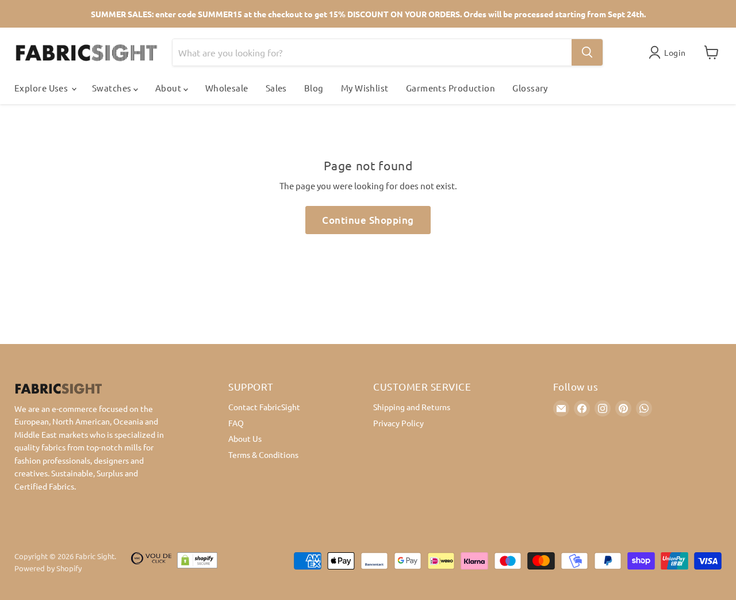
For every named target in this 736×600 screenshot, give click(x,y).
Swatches (112, 87)
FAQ (236, 423)
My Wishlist (365, 87)
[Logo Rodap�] (151, 562)
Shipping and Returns (411, 407)
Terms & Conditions (263, 454)
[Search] (587, 52)
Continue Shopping (368, 220)
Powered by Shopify (48, 568)
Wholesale (226, 87)
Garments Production (451, 87)
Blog (314, 87)
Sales (276, 87)
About (169, 87)
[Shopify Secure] (197, 562)
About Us (245, 438)
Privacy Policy (398, 423)
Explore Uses (42, 87)
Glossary (530, 87)
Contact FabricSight (264, 407)
